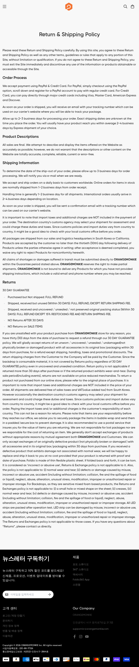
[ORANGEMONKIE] (69, 6)
